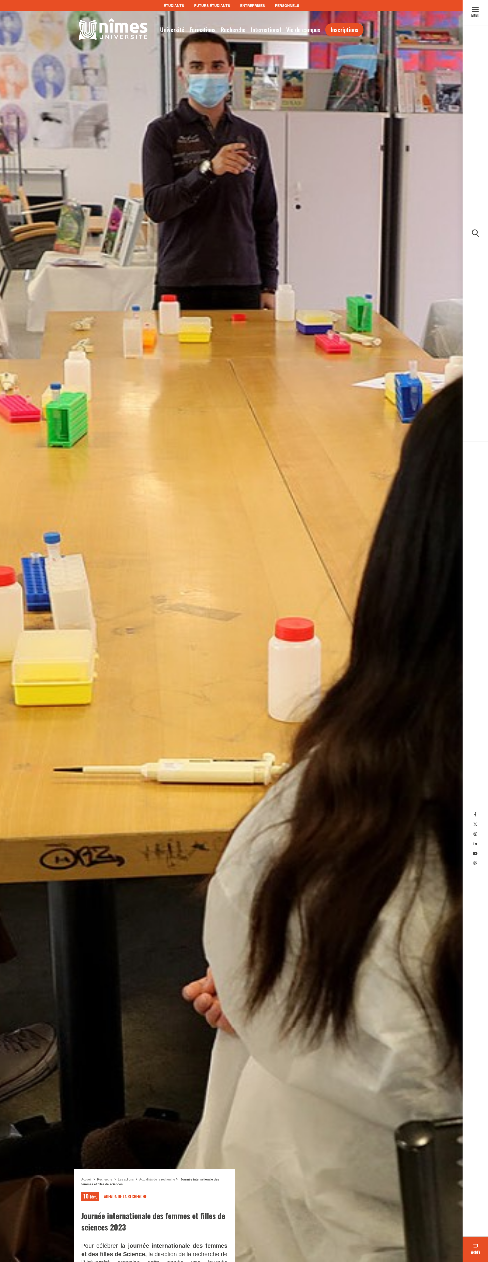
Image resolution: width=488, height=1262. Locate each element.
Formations (202, 29)
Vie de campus (303, 29)
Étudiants (174, 6)
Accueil (86, 1179)
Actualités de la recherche (157, 1179)
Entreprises (252, 6)
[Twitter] (475, 824)
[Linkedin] (475, 844)
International (266, 29)
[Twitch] (475, 863)
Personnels (287, 6)
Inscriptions (344, 29)
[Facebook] (475, 814)
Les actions (126, 1179)
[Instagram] (475, 834)
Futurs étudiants (212, 6)
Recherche (233, 29)
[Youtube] (475, 853)
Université (172, 29)
